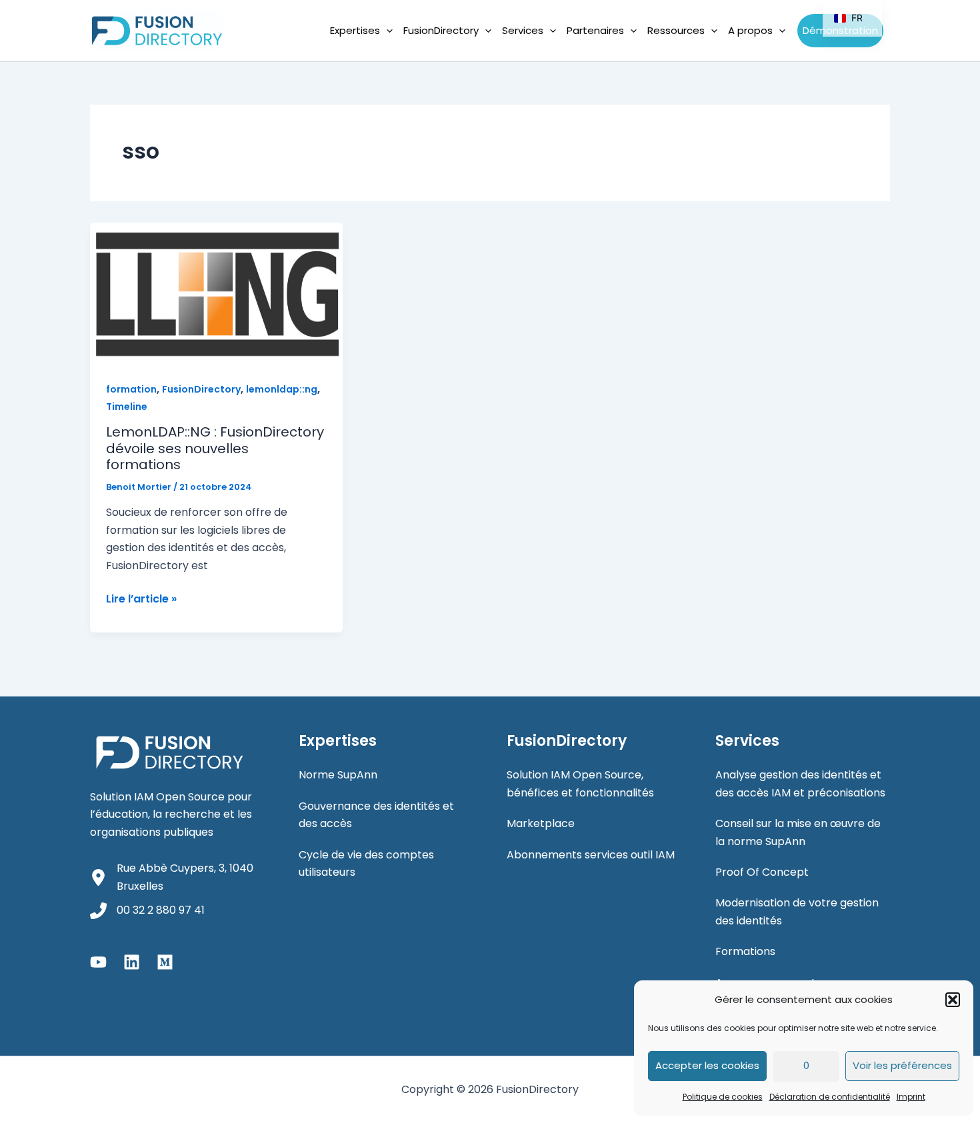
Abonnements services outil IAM (591, 854)
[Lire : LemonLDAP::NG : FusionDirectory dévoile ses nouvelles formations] (216, 293)
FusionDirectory (201, 389)
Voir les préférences (902, 1065)
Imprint (911, 1096)
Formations (745, 951)
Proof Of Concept (762, 872)
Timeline (126, 406)
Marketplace (541, 823)
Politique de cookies (723, 1096)
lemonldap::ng (281, 389)
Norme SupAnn (338, 774)
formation (131, 389)
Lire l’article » (141, 599)
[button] (952, 999)
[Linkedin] (131, 962)
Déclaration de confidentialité (829, 1096)
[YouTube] (98, 962)
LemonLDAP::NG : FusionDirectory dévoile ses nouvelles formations (215, 448)
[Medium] (165, 962)
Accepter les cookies (707, 1065)
